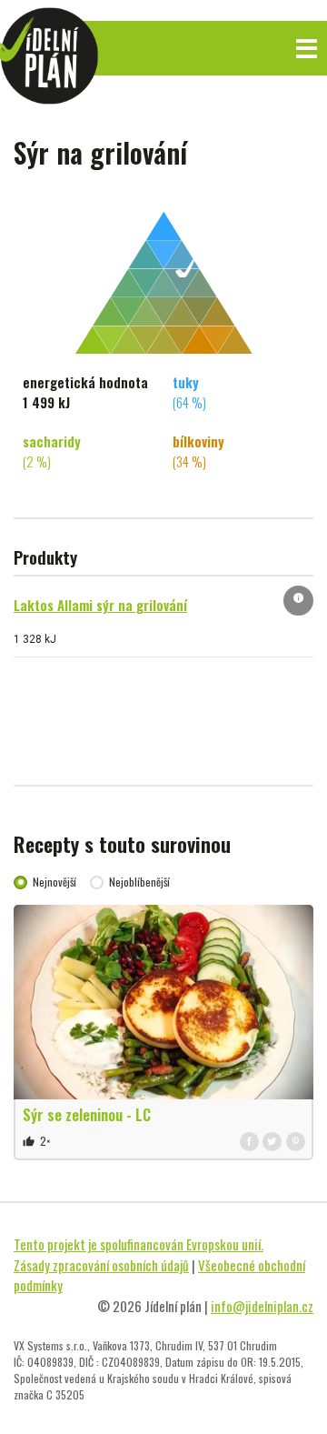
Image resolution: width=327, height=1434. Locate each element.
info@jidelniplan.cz (262, 1306)
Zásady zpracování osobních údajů (101, 1265)
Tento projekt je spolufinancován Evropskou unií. (138, 1244)
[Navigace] (306, 48)
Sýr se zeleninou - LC (87, 1115)
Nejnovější (54, 881)
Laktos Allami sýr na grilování (100, 605)
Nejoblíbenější (139, 881)
